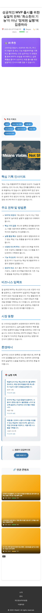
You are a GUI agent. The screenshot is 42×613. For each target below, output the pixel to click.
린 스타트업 (9, 129)
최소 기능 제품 (17, 124)
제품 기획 (32, 129)
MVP (7, 124)
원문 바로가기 (21, 455)
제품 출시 (28, 124)
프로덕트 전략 (9, 133)
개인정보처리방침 (21, 600)
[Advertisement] (21, 91)
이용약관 (21, 604)
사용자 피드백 (21, 129)
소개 (21, 592)
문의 (21, 596)
